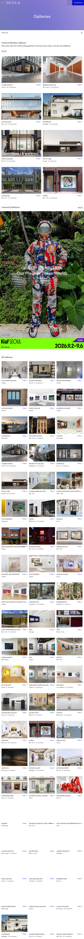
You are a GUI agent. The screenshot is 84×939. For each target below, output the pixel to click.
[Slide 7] (68, 335)
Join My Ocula (78, 2)
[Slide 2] (16, 335)
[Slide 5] (47, 335)
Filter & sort (5, 32)
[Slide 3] (26, 335)
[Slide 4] (37, 335)
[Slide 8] (78, 335)
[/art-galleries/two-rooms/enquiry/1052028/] (12, 3)
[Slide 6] (57, 335)
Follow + (38, 85)
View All (4, 51)
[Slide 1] (5, 335)
